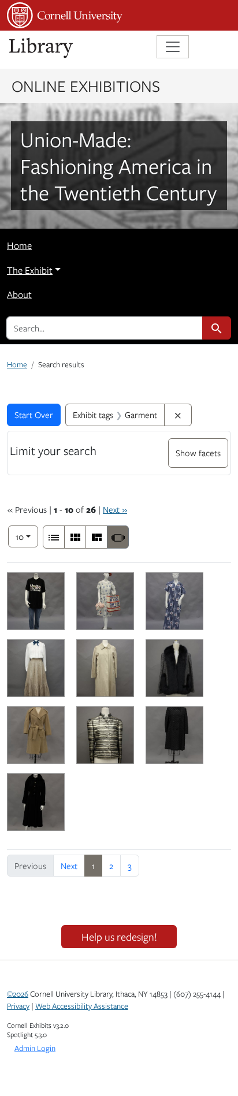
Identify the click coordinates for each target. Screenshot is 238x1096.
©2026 (17, 994)
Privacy (18, 1006)
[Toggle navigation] (173, 46)
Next (69, 865)
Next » (115, 509)
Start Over (33, 414)
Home (19, 245)
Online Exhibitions (86, 85)
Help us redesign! (119, 937)
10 (27, 536)
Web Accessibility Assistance (81, 1006)
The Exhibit (30, 270)
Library (41, 48)
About (19, 294)
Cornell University (64, 15)
